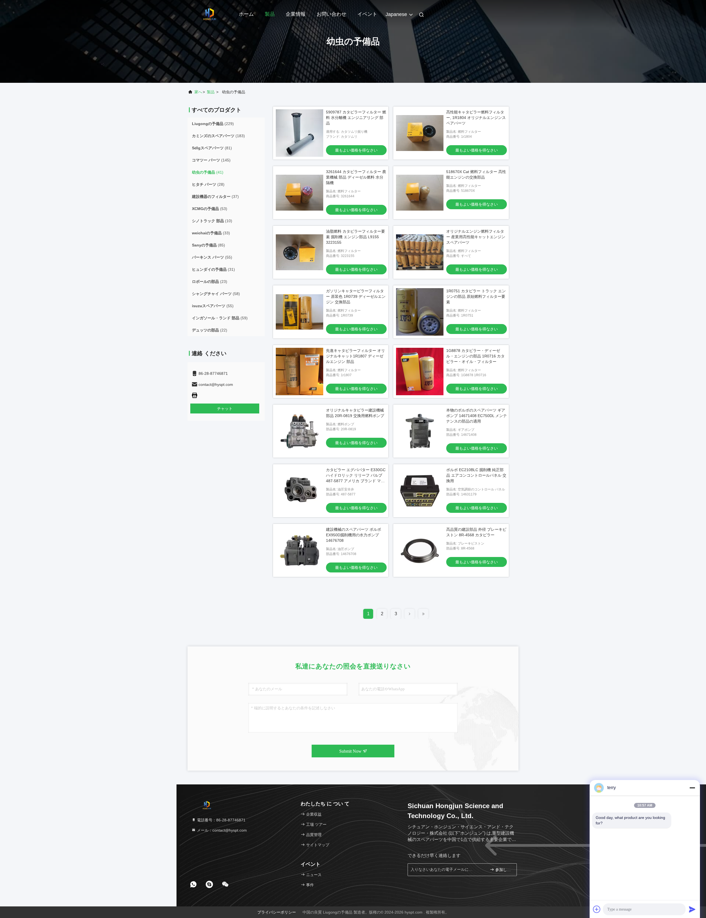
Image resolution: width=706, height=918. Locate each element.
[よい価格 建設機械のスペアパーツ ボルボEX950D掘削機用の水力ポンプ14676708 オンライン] (299, 550)
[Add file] (597, 909)
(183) (218, 136)
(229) (213, 123)
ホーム (246, 14)
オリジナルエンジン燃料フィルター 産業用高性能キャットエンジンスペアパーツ (475, 237)
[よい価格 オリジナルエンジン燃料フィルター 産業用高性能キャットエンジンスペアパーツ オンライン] (419, 252)
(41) (207, 172)
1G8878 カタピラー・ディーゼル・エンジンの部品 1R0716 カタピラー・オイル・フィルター (475, 356)
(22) (209, 330)
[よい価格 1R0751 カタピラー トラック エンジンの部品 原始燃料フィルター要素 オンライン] (419, 312)
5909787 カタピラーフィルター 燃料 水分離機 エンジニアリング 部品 (356, 117)
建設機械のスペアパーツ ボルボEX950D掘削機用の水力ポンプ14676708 (353, 535)
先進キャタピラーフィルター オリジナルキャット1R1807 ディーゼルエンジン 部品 (355, 356)
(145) (211, 160)
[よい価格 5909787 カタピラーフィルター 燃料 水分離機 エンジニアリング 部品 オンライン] (299, 133)
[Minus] (692, 787)
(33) (211, 233)
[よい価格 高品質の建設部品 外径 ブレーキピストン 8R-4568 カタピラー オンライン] (419, 550)
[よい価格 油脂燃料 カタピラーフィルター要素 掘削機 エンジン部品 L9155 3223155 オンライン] (299, 252)
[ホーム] (209, 14)
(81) (212, 148)
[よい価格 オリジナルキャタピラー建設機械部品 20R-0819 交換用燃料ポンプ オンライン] (299, 431)
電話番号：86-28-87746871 (220, 820)
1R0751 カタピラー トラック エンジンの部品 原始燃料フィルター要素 (476, 296)
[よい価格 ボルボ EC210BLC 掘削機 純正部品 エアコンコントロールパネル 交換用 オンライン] (419, 490)
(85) (208, 245)
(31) (213, 269)
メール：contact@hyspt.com (221, 830)
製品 (270, 14)
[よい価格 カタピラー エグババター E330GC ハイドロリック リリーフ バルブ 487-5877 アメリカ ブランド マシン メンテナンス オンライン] (299, 490)
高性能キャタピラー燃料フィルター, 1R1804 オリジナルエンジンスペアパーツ (476, 117)
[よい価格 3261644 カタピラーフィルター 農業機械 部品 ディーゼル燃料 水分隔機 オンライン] (299, 192)
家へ (198, 92)
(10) (212, 221)
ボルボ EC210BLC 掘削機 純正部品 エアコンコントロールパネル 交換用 (476, 475)
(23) (209, 281)
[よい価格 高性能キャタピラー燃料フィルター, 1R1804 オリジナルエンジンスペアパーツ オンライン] (419, 133)
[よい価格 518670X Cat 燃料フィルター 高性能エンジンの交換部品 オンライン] (419, 192)
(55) (212, 257)
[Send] (692, 909)
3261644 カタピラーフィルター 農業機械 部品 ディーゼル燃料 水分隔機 (356, 177)
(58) (216, 293)
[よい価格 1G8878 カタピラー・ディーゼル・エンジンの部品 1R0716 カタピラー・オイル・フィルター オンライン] (419, 371)
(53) (209, 208)
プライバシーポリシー (276, 912)
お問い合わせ (331, 14)
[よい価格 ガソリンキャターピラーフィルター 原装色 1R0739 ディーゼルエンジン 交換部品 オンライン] (299, 312)
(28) (208, 184)
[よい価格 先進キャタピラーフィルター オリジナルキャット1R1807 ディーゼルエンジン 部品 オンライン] (299, 371)
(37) (215, 196)
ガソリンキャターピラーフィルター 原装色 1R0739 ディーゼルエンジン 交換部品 (356, 296)
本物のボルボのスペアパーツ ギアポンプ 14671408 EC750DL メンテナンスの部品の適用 (476, 415)
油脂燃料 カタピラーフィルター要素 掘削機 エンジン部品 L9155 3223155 (355, 237)
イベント (367, 14)
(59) (220, 318)
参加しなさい (503, 870)
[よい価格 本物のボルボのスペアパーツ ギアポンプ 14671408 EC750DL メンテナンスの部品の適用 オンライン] (419, 431)
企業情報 (296, 14)
